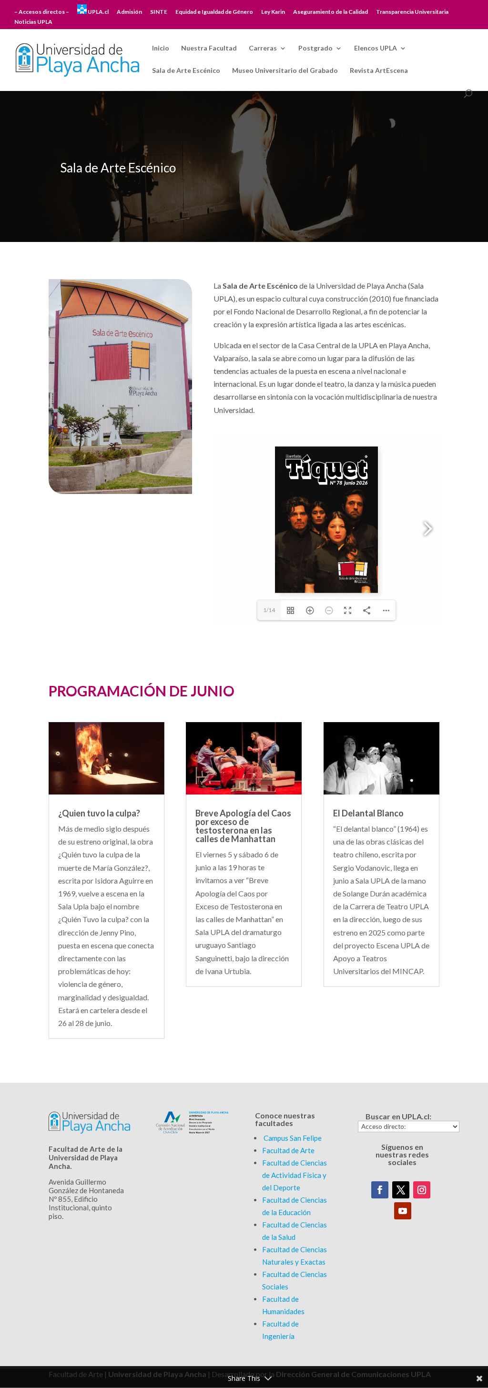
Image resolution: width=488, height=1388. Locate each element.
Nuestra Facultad (209, 48)
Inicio (160, 48)
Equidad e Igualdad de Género (214, 12)
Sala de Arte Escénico (186, 70)
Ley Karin (273, 12)
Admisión (129, 12)
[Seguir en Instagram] (421, 1189)
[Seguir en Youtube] (402, 1210)
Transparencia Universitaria (412, 12)
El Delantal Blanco (368, 813)
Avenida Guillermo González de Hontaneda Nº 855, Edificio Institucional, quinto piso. (86, 1198)
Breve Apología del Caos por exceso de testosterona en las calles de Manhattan (243, 826)
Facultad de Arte (288, 1150)
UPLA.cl (98, 11)
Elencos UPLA (375, 48)
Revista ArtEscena (379, 70)
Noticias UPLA (33, 22)
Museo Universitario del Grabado (285, 70)
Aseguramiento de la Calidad (330, 12)
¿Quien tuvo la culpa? (99, 813)
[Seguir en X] (400, 1189)
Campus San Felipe (293, 1138)
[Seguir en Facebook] (379, 1189)
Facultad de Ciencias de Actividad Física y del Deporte (294, 1175)
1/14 (269, 610)
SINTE (158, 12)
